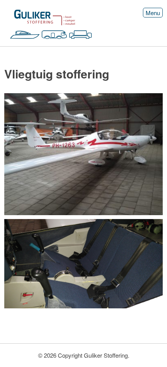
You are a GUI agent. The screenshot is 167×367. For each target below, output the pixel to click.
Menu (153, 13)
